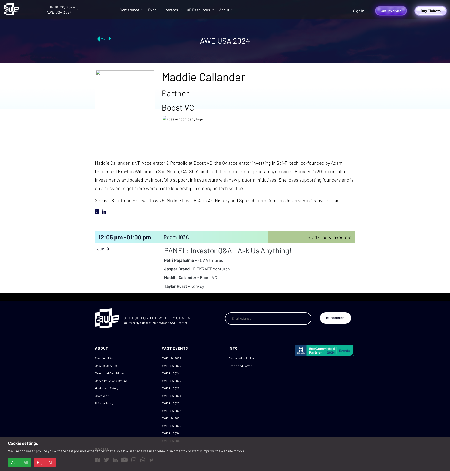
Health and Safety (106, 388)
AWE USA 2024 (171, 381)
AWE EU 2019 (170, 433)
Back (106, 38)
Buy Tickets (431, 10)
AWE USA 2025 (171, 366)
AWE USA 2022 (171, 411)
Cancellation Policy (241, 358)
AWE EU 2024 (171, 373)
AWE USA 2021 (171, 418)
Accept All (19, 462)
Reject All (45, 462)
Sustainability (104, 358)
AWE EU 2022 (171, 403)
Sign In (358, 10)
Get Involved (391, 10)
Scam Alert (102, 396)
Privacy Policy (104, 403)
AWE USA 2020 (171, 426)
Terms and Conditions (109, 373)
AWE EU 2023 (171, 388)
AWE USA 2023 (171, 396)
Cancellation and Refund (111, 381)
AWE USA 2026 (171, 358)
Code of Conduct (106, 366)
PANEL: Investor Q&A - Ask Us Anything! (228, 250)
